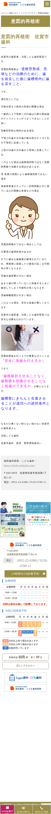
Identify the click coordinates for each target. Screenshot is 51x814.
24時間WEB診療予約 (25, 573)
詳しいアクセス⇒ (25, 665)
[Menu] (47, 4)
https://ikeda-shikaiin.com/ (19, 465)
